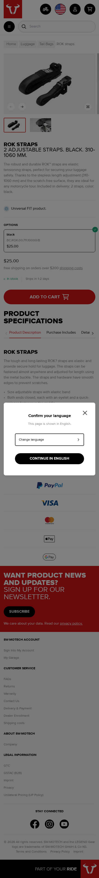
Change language (31, 439)
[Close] (85, 413)
